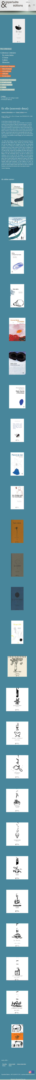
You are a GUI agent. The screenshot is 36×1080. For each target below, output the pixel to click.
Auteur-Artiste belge (21, 1064)
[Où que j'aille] (17, 643)
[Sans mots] (17, 542)
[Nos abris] (17, 306)
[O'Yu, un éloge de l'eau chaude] (17, 273)
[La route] (17, 946)
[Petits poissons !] (17, 777)
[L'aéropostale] (17, 1013)
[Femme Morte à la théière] (17, 340)
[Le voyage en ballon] (17, 845)
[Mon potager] (17, 811)
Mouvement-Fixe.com (20, 1079)
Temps (10, 1065)
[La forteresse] (17, 979)
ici (11, 99)
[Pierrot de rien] (17, 474)
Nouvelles (4, 1064)
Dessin (3, 1065)
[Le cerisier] (17, 912)
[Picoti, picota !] (17, 744)
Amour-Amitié (12, 1064)
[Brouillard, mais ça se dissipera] (17, 205)
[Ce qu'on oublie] (17, 609)
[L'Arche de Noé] (17, 1046)
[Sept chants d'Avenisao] (17, 407)
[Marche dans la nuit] (17, 239)
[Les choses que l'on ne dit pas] (17, 508)
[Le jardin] (17, 575)
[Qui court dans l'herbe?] (17, 710)
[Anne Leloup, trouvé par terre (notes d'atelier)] (17, 374)
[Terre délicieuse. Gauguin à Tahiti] (17, 676)
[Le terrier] (17, 878)
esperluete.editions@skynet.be (28, 1074)
